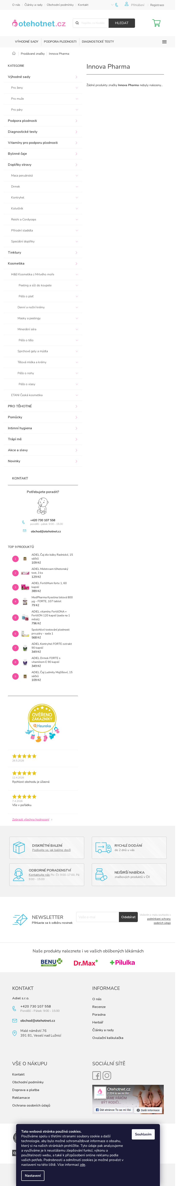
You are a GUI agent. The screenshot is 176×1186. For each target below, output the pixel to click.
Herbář (97, 1022)
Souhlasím (143, 1134)
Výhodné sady (19, 76)
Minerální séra (27, 329)
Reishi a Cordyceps (23, 219)
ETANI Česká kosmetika (26, 395)
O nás (16, 5)
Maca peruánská (22, 176)
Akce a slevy (18, 450)
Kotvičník (17, 208)
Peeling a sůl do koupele (35, 285)
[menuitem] (26, 41)
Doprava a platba (25, 1090)
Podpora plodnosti (22, 120)
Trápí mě (15, 439)
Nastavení (33, 1175)
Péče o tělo (26, 340)
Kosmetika (16, 263)
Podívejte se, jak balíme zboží (51, 850)
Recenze (99, 1007)
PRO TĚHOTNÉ (20, 406)
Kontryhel (17, 197)
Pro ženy (17, 88)
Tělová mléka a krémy (32, 362)
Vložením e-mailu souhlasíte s (155, 919)
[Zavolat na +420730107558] (119, 5)
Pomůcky (15, 417)
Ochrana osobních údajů (31, 1105)
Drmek (15, 186)
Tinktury (14, 252)
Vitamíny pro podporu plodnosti (33, 142)
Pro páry (17, 110)
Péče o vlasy (27, 384)
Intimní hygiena (20, 428)
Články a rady (33, 5)
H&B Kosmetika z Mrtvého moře (32, 274)
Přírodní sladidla (22, 230)
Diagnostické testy (22, 131)
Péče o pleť (26, 296)
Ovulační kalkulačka (107, 1038)
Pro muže (17, 99)
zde (82, 1164)
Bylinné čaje (17, 153)
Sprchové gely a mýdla (33, 351)
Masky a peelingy (29, 318)
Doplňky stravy (19, 164)
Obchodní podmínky (60, 5)
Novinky (14, 461)
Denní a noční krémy (31, 307)
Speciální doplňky (23, 241)
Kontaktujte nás (39, 875)
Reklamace (21, 1097)
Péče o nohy (26, 373)
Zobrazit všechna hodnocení (30, 819)
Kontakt (83, 5)
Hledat (122, 23)
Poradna (99, 1014)
